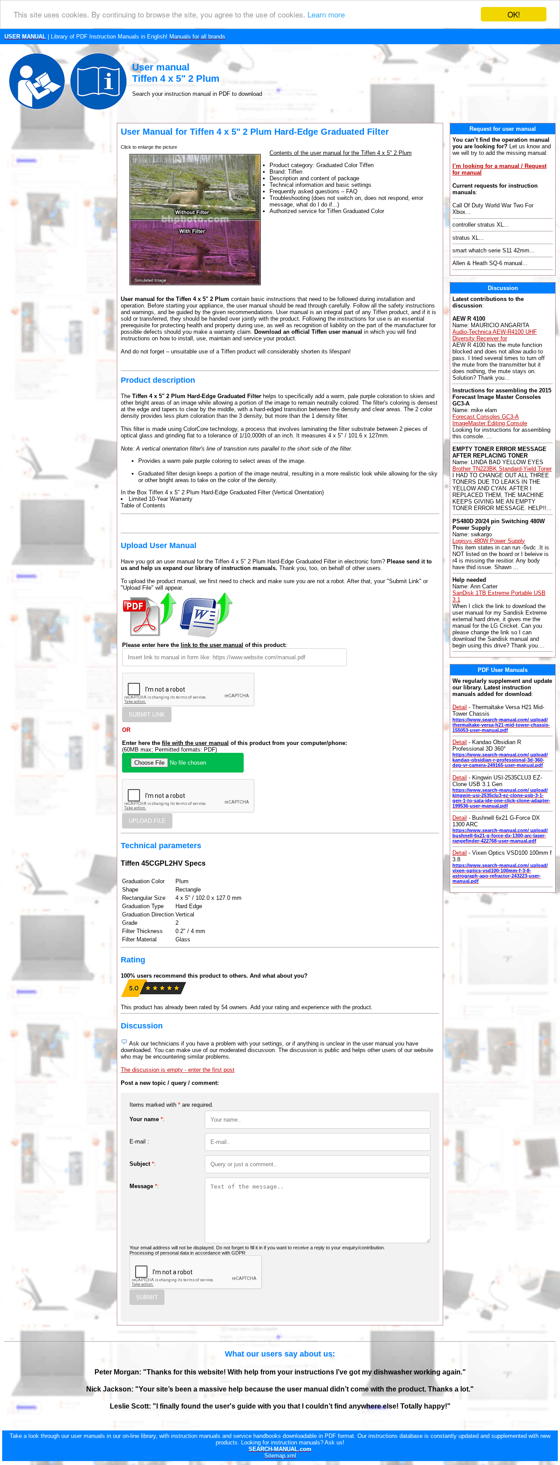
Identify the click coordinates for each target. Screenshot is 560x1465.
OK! (514, 14)
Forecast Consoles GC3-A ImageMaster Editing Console (489, 420)
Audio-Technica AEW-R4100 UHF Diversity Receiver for (494, 335)
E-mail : (139, 1141)
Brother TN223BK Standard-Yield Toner (502, 468)
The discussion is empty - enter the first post (177, 1069)
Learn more (326, 14)
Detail (459, 707)
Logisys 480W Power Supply (488, 541)
